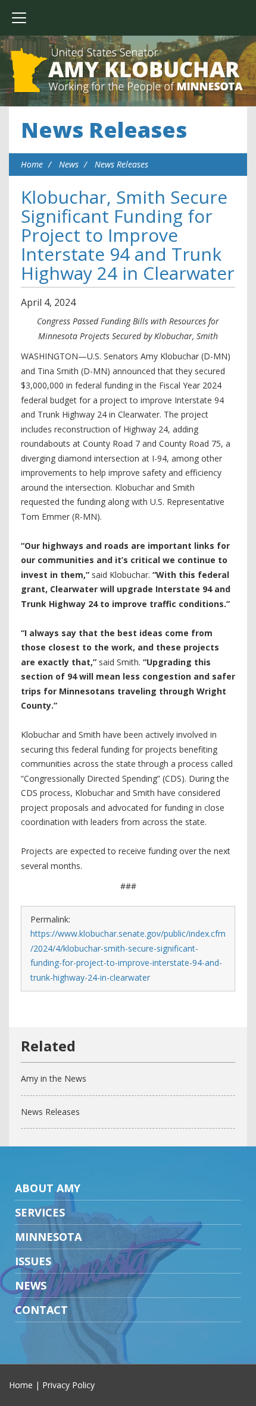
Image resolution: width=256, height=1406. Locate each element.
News (69, 164)
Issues (33, 1261)
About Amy (47, 1188)
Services (40, 1212)
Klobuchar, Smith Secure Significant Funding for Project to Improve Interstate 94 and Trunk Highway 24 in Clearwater (128, 235)
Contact (41, 1310)
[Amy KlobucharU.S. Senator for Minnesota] (128, 71)
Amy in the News (53, 1078)
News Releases (104, 129)
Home (32, 164)
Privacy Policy (68, 1385)
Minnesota (48, 1237)
